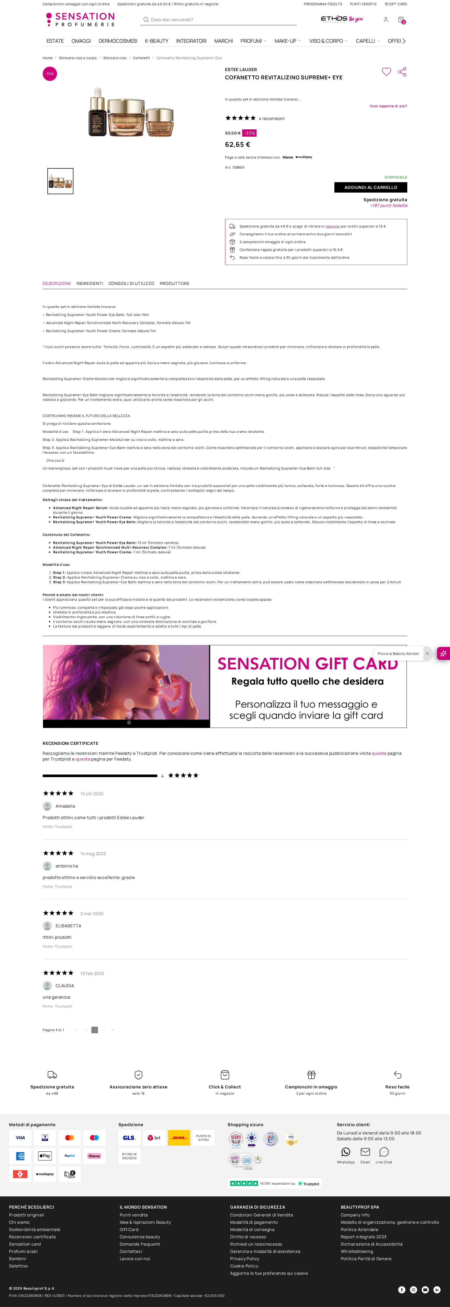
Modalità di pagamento (254, 1222)
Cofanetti (141, 57)
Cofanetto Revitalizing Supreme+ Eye (189, 57)
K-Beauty (156, 40)
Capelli (365, 40)
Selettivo (18, 1266)
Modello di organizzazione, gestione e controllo (390, 1222)
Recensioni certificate (32, 1237)
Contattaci (131, 1251)
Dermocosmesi (118, 40)
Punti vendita (363, 4)
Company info (355, 1215)
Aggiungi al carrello (371, 187)
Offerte (398, 40)
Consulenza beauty (140, 1237)
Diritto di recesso (248, 1237)
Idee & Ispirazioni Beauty (145, 1222)
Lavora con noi (135, 1258)
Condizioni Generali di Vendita (261, 1215)
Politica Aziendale (359, 1229)
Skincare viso (115, 57)
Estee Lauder (241, 69)
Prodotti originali (26, 1215)
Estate (55, 40)
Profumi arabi (23, 1251)
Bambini (17, 1258)
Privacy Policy (244, 1258)
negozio (333, 226)
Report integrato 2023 (364, 1237)
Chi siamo (19, 1222)
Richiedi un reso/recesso (256, 1244)
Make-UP (285, 40)
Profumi (251, 40)
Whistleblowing (357, 1251)
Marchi (223, 40)
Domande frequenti (140, 1244)
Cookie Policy (244, 1266)
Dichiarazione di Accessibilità (372, 1244)
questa (379, 753)
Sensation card (25, 1244)
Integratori (191, 40)
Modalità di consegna (252, 1229)
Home (48, 57)
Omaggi (81, 40)
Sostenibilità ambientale (34, 1229)
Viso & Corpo (326, 40)
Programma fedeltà (323, 4)
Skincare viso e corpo (78, 57)
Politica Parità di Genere (366, 1258)
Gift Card (398, 4)
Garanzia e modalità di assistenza (265, 1251)
